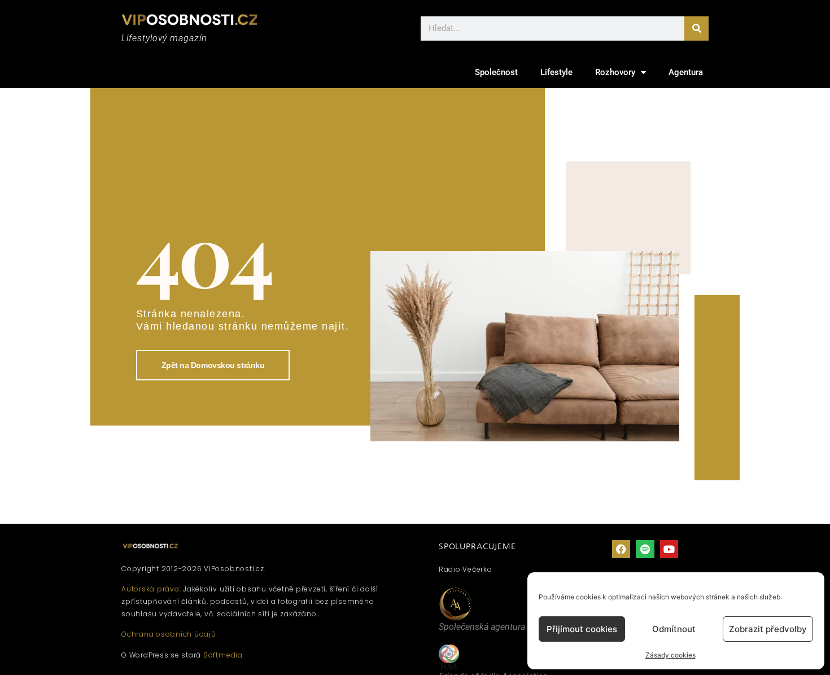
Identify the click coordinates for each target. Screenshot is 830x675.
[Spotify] (645, 549)
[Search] (696, 28)
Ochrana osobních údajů (168, 634)
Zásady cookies (670, 655)
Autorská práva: (151, 589)
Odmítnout (674, 629)
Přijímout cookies (582, 629)
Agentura (686, 72)
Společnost (496, 72)
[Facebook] (621, 549)
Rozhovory (615, 72)
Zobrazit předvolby (768, 629)
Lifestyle (556, 72)
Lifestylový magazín (164, 38)
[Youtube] (669, 549)
